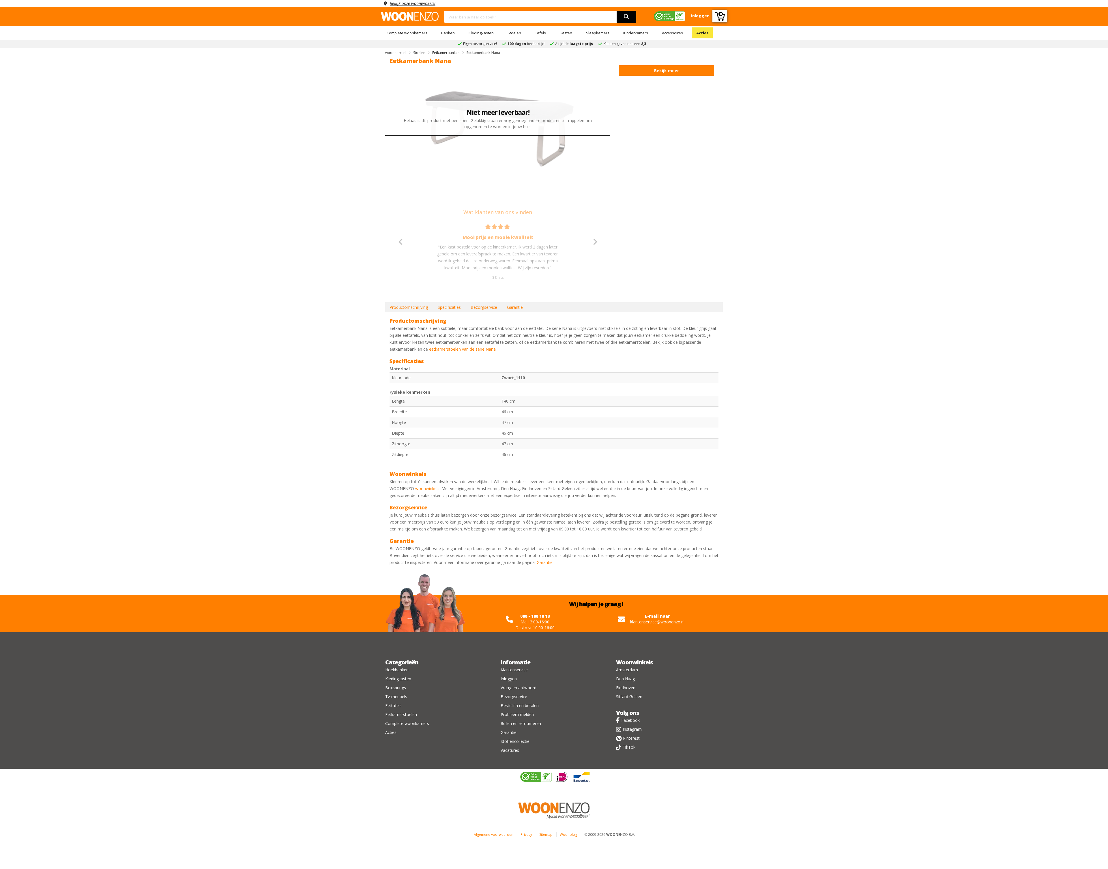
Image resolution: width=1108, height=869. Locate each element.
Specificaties (449, 307)
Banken (448, 32)
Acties (702, 32)
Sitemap (546, 834)
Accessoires (672, 32)
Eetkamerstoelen (401, 714)
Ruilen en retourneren (521, 723)
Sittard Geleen (629, 696)
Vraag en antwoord (518, 687)
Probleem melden (517, 714)
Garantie (515, 307)
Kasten (566, 32)
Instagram (632, 729)
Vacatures (510, 750)
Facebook (630, 720)
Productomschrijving (409, 307)
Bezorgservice (484, 307)
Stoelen (514, 32)
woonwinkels (427, 488)
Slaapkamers (597, 32)
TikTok (629, 747)
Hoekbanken (397, 669)
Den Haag (625, 678)
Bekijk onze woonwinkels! (412, 3)
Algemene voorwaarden (493, 834)
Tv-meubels (396, 696)
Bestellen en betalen (520, 705)
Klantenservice (514, 669)
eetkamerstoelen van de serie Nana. (463, 349)
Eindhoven (625, 687)
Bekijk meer (666, 70)
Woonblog (568, 834)
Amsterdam (627, 669)
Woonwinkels (634, 662)
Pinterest (631, 738)
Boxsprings (395, 687)
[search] (626, 17)
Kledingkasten (481, 32)
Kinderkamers (635, 32)
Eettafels (393, 705)
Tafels (540, 32)
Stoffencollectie (515, 741)
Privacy (526, 834)
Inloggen (509, 678)
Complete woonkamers (407, 32)
